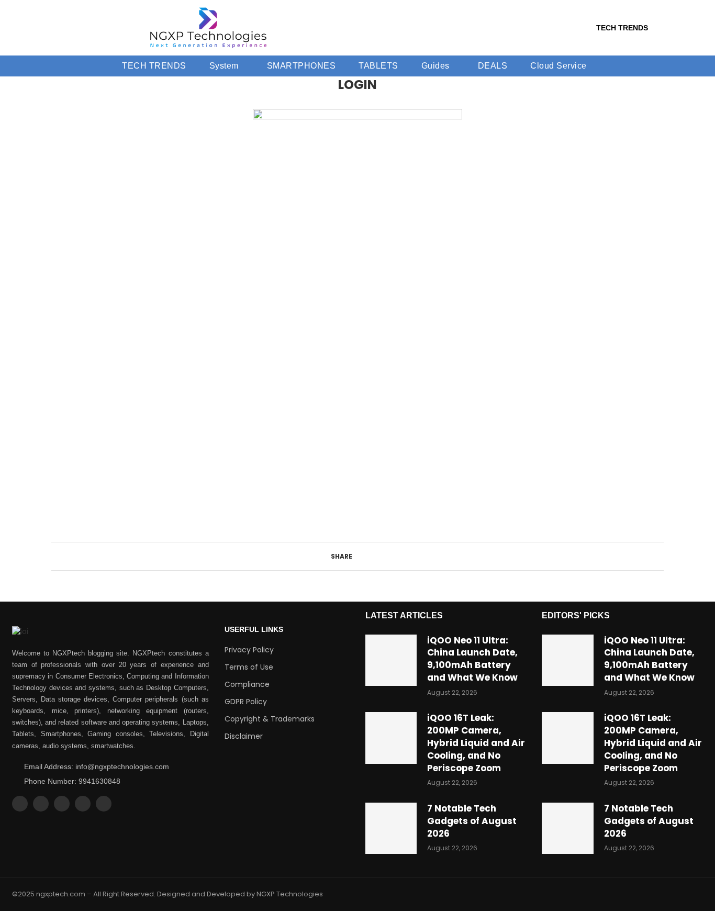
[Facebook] (20, 804)
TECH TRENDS (622, 28)
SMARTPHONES (301, 65)
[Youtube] (83, 804)
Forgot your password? (357, 502)
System (224, 65)
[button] (226, 65)
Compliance (247, 684)
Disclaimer (244, 736)
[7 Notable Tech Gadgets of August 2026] (391, 828)
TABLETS (378, 65)
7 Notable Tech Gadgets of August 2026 (472, 821)
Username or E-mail (276, 346)
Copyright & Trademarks (270, 719)
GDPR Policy (246, 701)
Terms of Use (249, 667)
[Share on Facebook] (357, 556)
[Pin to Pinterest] (377, 556)
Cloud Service (558, 65)
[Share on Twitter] (367, 556)
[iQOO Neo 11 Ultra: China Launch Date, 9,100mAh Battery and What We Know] (391, 660)
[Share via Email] (387, 556)
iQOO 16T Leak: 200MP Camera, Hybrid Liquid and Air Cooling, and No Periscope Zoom (476, 743)
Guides (435, 65)
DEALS (493, 65)
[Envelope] (103, 804)
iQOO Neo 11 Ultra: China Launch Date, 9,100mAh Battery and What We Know (472, 659)
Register (419, 471)
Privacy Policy (249, 649)
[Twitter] (41, 804)
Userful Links (254, 629)
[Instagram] (62, 804)
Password (258, 394)
